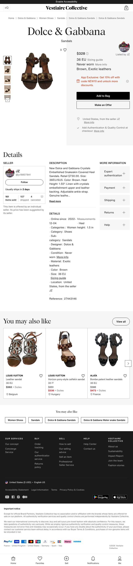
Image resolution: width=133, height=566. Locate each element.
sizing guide (95, 60)
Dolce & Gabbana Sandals (82, 18)
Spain (54, 546)
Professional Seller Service (66, 463)
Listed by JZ (123, 54)
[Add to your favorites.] (41, 376)
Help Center (90, 444)
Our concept (11, 444)
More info (101, 64)
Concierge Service (10, 450)
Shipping (109, 200)
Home (11, 18)
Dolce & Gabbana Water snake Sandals (104, 420)
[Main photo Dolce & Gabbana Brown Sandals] (7, 60)
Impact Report (115, 456)
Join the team (115, 460)
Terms (54, 489)
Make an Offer (103, 105)
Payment (109, 188)
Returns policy (39, 465)
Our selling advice (65, 450)
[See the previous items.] (8, 56)
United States (33, 546)
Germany (45, 546)
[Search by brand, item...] (6, 8)
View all (121, 321)
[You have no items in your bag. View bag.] (126, 8)
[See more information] (127, 81)
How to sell (65, 444)
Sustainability (115, 451)
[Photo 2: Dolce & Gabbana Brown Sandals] (7, 70)
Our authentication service (42, 456)
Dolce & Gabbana (26, 18)
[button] (126, 8)
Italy (60, 546)
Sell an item (65, 457)
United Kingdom (19, 546)
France (7, 546)
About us (113, 446)
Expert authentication (113, 173)
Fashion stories (116, 465)
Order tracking (39, 445)
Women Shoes (46, 18)
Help (107, 225)
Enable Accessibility (66, 1)
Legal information (39, 489)
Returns (109, 212)
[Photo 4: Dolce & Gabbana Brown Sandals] (7, 89)
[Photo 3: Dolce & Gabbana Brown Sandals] (7, 79)
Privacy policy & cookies (72, 489)
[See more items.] (8, 100)
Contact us (89, 449)
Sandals (61, 18)
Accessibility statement (17, 489)
